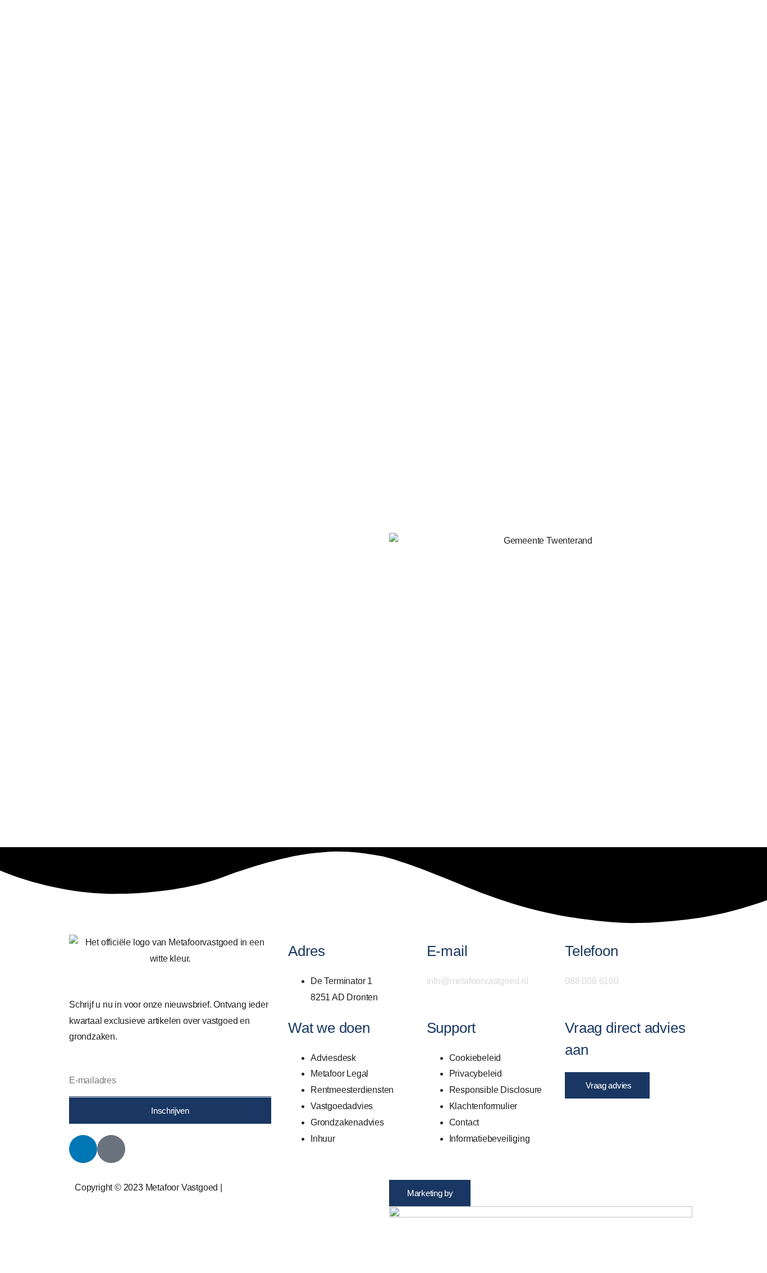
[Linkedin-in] (83, 1149)
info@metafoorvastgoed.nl (477, 981)
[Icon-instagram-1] (111, 1149)
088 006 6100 (592, 981)
